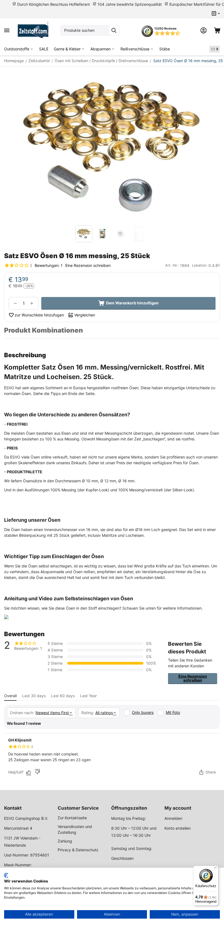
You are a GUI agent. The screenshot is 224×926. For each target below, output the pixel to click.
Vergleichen (84, 315)
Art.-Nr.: (172, 265)
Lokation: (200, 265)
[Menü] (215, 869)
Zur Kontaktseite (72, 817)
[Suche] (114, 30)
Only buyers (143, 712)
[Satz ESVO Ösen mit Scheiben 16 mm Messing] (112, 147)
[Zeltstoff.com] (35, 30)
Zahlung (65, 841)
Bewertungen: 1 (49, 265)
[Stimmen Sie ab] (28, 772)
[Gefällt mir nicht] (37, 772)
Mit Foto (173, 712)
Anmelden (173, 818)
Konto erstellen (177, 828)
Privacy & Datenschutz (78, 849)
